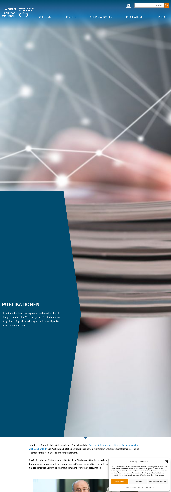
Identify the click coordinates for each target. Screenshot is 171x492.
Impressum (150, 487)
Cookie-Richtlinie (130, 487)
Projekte (70, 17)
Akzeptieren (119, 481)
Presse (162, 17)
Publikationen (135, 17)
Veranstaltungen (101, 17)
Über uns (45, 17)
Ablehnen (138, 481)
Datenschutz (141, 487)
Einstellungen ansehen (157, 481)
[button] (166, 461)
